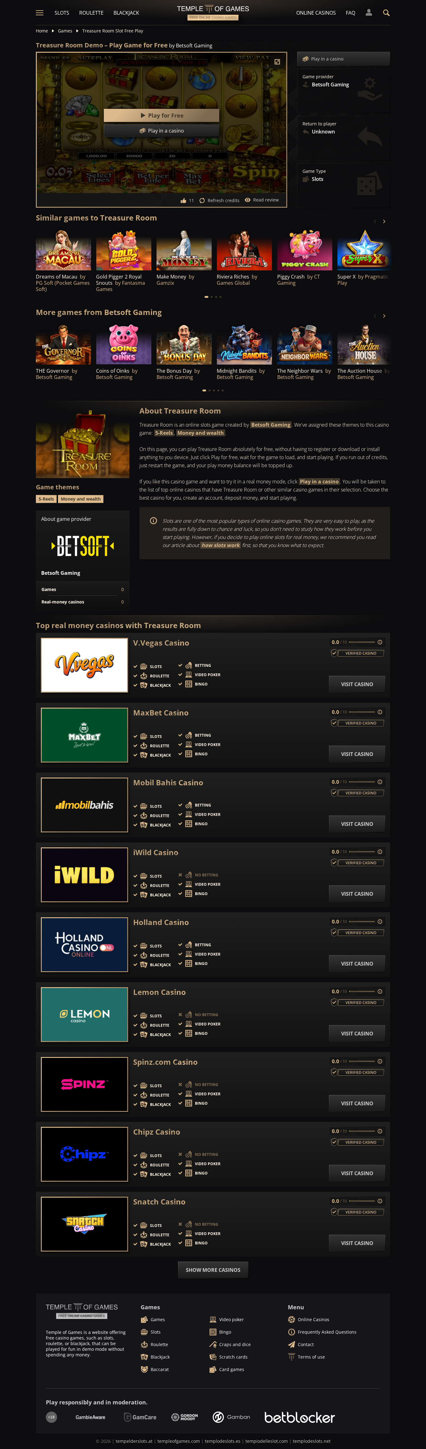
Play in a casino (327, 59)
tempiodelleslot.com (266, 1441)
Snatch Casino (159, 1202)
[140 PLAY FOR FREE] (365, 249)
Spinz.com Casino (165, 1062)
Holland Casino (161, 922)
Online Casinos (316, 12)
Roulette (91, 12)
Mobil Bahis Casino (168, 783)
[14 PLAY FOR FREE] (244, 344)
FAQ (350, 12)
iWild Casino (155, 852)
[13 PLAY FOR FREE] (365, 344)
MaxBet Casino (161, 713)
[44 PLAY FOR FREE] (184, 344)
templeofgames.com (178, 1441)
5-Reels (164, 432)
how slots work (220, 545)
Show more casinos (213, 1270)
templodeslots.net (312, 1441)
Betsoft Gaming (270, 424)
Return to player (319, 124)
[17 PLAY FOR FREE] (304, 344)
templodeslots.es (222, 1441)
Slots (62, 12)
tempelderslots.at (134, 1441)
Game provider (318, 77)
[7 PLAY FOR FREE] (184, 249)
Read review (266, 200)
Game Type (314, 171)
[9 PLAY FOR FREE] (244, 249)
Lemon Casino (159, 992)
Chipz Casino (156, 1132)
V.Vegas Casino (161, 643)
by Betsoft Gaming (190, 45)
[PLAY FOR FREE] (123, 249)
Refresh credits (224, 200)
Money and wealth (200, 432)
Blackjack (126, 12)
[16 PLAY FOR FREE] (63, 249)
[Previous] (375, 221)
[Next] (384, 221)
